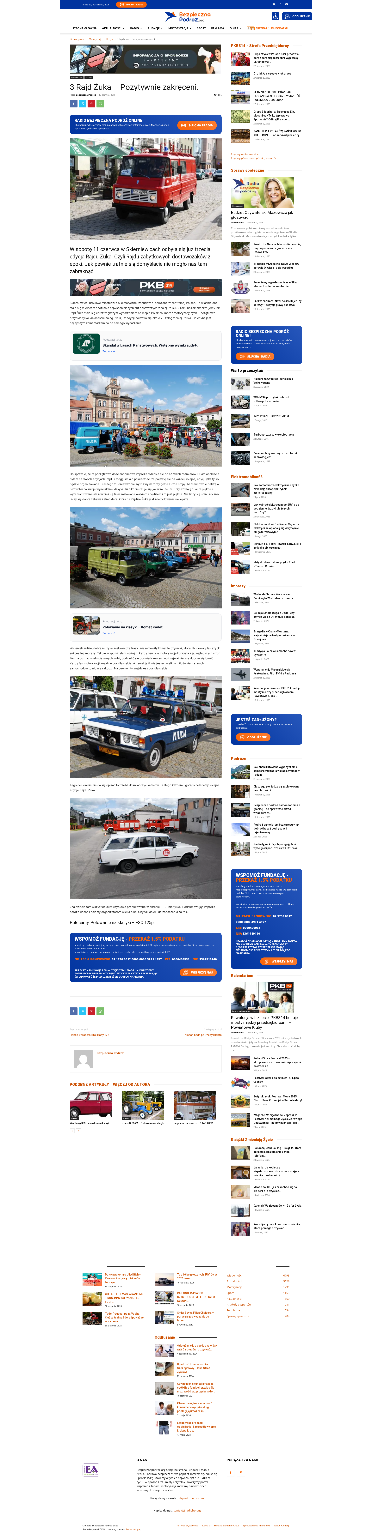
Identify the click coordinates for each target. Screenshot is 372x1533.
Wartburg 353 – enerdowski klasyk (89, 1123)
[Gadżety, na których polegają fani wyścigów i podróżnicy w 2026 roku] (240, 849)
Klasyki (109, 39)
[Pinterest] (91, 103)
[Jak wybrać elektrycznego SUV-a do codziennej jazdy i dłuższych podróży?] (240, 509)
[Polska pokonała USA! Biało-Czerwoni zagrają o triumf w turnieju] (92, 1279)
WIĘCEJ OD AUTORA (131, 1084)
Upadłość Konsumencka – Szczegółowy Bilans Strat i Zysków (194, 1368)
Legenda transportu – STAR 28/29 (193, 1123)
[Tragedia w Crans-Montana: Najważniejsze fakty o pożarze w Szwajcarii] (240, 636)
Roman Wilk (237, 222)
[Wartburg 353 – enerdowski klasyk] (94, 1105)
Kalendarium (242, 975)
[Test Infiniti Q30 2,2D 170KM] (240, 421)
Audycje (154, 28)
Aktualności (111, 28)
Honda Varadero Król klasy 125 (89, 1035)
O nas (234, 28)
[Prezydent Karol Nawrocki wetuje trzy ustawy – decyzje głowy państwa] (240, 306)
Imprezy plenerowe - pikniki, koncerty (253, 158)
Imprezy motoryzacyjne (245, 154)
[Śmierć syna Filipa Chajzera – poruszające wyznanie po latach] (164, 1317)
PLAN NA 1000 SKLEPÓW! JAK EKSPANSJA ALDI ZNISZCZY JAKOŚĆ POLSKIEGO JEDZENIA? (276, 96)
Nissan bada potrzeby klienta (203, 1035)
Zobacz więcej (133, 1529)
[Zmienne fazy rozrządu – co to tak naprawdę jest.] (240, 458)
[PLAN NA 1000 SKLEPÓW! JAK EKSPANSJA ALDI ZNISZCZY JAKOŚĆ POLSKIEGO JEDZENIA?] (240, 97)
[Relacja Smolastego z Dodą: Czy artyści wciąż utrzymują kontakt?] (240, 618)
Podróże (238, 758)
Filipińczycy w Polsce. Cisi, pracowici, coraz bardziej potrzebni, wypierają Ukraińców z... (276, 57)
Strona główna (84, 28)
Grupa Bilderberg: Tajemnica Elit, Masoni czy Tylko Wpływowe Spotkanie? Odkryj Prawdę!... (274, 115)
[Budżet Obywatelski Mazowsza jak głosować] (266, 192)
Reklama (217, 28)
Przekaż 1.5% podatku (272, 28)
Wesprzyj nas (201, 972)
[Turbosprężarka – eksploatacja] (240, 439)
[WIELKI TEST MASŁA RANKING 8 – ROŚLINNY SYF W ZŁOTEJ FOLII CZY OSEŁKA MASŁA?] (92, 1299)
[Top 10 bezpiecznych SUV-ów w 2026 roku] (164, 1279)
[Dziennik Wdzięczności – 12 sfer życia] (240, 1210)
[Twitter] (82, 103)
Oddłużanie (256, 737)
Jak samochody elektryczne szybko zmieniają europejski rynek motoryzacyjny (276, 489)
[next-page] (78, 1130)
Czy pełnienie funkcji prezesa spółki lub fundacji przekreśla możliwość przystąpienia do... (196, 1387)
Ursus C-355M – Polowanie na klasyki (143, 1123)
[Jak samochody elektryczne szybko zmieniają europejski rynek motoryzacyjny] (240, 490)
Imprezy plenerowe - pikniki (245, 1011)
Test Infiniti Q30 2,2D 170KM (271, 416)
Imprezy (238, 586)
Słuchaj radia (200, 125)
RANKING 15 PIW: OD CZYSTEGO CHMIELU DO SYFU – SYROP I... (197, 1297)
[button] (274, 4)
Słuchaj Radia (134, 4)
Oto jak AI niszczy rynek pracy (272, 73)
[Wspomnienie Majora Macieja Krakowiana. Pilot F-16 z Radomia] (240, 674)
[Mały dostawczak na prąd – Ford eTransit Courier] (240, 567)
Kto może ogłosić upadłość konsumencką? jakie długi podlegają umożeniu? (194, 1407)
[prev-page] (72, 1130)
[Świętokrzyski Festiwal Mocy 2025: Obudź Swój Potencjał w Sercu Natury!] (240, 1101)
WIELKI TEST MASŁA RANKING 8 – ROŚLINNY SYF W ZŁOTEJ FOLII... (125, 1298)
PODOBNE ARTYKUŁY (89, 1084)
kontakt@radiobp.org (187, 1510)
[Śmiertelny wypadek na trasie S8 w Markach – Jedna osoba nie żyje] (240, 287)
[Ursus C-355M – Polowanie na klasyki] (146, 1105)
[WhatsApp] (100, 103)
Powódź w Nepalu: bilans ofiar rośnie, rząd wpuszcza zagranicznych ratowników (277, 248)
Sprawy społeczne (247, 170)
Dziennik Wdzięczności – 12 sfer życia (277, 1205)
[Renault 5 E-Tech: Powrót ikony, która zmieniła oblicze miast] (240, 548)
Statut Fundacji (281, 1525)
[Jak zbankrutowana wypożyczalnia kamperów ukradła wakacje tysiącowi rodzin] (240, 772)
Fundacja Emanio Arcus (226, 1525)
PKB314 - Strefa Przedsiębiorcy (260, 45)
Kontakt (206, 1525)
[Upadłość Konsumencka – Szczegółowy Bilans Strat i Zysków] (164, 1369)
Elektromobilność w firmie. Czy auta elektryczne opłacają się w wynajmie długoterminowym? (276, 528)
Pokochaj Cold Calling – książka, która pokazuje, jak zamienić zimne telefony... (277, 1151)
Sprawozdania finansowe (256, 1525)
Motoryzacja (95, 39)
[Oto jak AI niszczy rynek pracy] (240, 78)
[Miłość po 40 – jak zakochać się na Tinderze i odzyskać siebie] (240, 1192)
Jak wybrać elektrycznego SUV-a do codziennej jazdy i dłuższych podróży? (276, 508)
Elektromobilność (247, 476)
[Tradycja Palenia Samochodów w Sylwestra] (240, 656)
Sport (201, 28)
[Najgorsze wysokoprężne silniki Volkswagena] (240, 383)
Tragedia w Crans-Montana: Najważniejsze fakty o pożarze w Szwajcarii (274, 635)
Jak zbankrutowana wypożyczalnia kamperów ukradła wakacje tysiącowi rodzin (276, 770)
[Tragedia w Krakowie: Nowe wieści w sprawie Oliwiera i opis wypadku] (240, 268)
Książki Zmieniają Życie (252, 1139)
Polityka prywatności (188, 1525)
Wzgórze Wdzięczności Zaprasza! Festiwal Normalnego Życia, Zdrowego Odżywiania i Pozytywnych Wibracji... (277, 1119)
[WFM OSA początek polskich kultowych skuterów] (240, 402)
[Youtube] (286, 4)
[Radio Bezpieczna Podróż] (187, 16)
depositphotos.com (191, 1498)
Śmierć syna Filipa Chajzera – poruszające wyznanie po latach (195, 1316)
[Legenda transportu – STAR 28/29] (198, 1105)
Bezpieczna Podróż (86, 94)
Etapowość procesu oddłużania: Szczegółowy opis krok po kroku (196, 1426)
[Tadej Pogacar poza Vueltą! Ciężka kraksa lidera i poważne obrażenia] (92, 1318)
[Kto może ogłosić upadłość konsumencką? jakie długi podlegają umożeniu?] (164, 1408)
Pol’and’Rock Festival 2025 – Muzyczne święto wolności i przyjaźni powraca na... (277, 1062)
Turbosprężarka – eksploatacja (273, 434)
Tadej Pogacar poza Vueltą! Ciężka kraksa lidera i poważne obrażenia (124, 1317)
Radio (134, 28)
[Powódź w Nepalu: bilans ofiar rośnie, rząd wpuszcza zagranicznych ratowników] (240, 249)
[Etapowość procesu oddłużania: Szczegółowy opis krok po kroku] (164, 1427)
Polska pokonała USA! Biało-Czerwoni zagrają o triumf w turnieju (123, 1278)
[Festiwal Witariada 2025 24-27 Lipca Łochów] (240, 1082)
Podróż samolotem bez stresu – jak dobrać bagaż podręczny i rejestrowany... (276, 828)
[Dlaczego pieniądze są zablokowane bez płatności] (240, 791)
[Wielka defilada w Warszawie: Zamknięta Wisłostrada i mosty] (240, 599)
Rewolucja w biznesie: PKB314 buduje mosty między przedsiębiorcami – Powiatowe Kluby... (276, 692)
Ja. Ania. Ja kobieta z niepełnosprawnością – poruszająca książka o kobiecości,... (276, 1171)
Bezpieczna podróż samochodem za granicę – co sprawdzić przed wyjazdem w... (276, 809)
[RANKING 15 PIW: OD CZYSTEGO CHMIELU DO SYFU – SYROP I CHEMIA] (164, 1298)
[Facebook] (280, 4)
